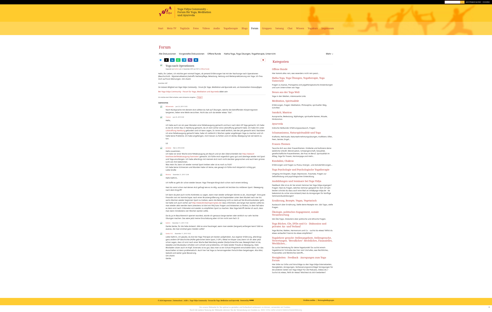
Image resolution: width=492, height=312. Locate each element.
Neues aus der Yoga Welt (286, 92)
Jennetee (168, 148)
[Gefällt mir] (263, 60)
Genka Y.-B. (169, 233)
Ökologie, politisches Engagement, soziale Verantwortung (295, 213)
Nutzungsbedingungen (326, 300)
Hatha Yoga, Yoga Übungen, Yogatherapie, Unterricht (250, 53)
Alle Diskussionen (167, 53)
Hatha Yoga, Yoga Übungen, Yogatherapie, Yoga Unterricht (298, 79)
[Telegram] (184, 60)
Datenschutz (177, 300)
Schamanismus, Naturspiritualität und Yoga (296, 132)
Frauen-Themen (281, 144)
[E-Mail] (196, 60)
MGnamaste (169, 106)
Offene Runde (214, 53)
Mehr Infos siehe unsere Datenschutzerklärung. (281, 310)
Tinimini (168, 117)
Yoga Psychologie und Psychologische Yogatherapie (300, 169)
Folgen (200, 97)
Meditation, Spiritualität (285, 100)
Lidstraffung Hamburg (175, 130)
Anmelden (486, 2)
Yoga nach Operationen (180, 65)
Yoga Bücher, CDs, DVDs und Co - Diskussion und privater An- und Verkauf (299, 225)
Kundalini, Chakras (283, 160)
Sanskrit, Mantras (282, 112)
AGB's (186, 300)
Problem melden (309, 300)
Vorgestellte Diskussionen (191, 53)
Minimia (168, 174)
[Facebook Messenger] (160, 60)
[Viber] (190, 60)
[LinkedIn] (172, 60)
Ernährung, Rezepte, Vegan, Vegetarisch (294, 200)
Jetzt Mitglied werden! (473, 2)
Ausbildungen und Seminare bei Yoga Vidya (296, 181)
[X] (166, 60)
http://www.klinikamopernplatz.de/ (207, 203)
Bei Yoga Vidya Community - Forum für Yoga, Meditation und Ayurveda (188, 91)
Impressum (167, 300)
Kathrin (176, 69)
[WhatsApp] (178, 60)
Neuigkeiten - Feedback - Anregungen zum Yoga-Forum (299, 259)
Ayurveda (277, 123)
